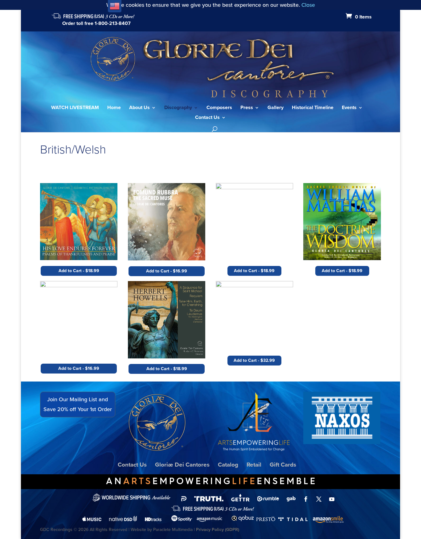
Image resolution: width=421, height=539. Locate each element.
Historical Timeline (312, 108)
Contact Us (207, 118)
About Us (139, 108)
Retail (254, 464)
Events (349, 108)
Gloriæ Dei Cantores (182, 464)
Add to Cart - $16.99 (78, 368)
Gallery (276, 108)
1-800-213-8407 (113, 23)
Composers (219, 108)
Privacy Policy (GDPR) (217, 529)
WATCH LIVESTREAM (75, 108)
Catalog (228, 464)
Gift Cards (283, 464)
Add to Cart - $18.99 (79, 270)
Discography (178, 108)
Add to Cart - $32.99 (254, 360)
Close (308, 5)
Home (114, 108)
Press (246, 108)
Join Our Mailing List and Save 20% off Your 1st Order (77, 404)
